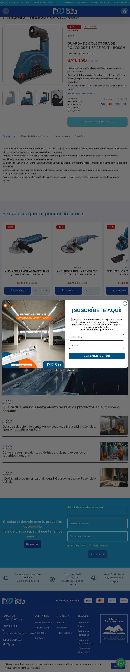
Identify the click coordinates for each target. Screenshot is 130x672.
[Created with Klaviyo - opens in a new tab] (65, 370)
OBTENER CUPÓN (97, 356)
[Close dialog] (125, 303)
